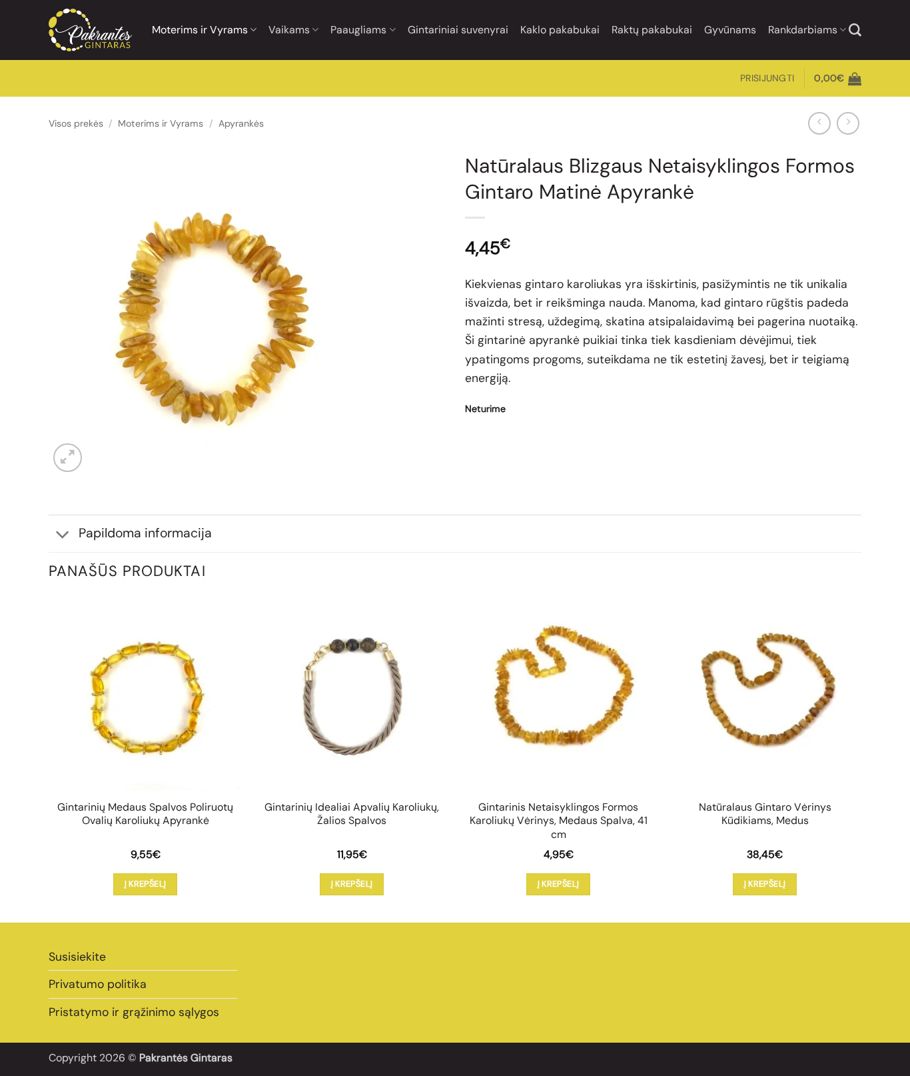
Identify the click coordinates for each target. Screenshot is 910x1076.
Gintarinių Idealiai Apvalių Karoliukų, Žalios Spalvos (351, 814)
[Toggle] (63, 535)
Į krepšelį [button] (146, 883)
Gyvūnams (730, 30)
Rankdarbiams (802, 30)
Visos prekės (76, 123)
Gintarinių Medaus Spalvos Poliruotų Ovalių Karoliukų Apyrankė (145, 814)
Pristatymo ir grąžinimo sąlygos (134, 1012)
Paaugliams (358, 30)
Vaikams (289, 30)
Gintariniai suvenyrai (458, 30)
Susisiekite (77, 956)
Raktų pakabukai (652, 30)
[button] (767, 78)
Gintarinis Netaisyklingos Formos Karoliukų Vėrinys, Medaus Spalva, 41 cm (559, 821)
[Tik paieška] (855, 30)
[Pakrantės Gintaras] (90, 30)
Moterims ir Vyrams (200, 30)
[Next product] (819, 123)
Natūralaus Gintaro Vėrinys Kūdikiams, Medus (765, 814)
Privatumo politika (98, 984)
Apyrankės (241, 123)
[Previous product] (848, 123)
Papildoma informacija (145, 533)
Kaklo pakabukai (560, 30)
